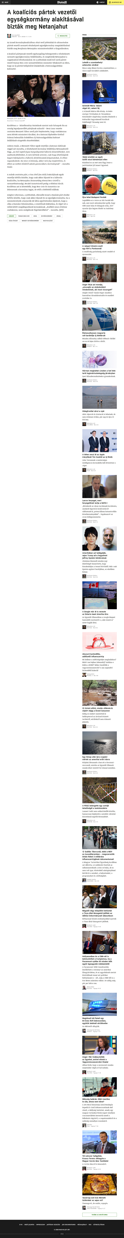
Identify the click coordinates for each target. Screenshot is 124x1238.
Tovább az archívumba (100, 1215)
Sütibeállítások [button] (99, 1224)
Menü (6, 2)
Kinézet (102, 2)
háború (14, 36)
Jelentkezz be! (117, 2)
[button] (11, 216)
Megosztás (63, 36)
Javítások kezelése (53, 1224)
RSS (90, 1224)
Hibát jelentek (29, 1224)
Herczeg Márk (16, 35)
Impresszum (40, 1224)
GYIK (20, 1224)
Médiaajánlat (82, 1224)
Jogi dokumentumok (69, 1224)
